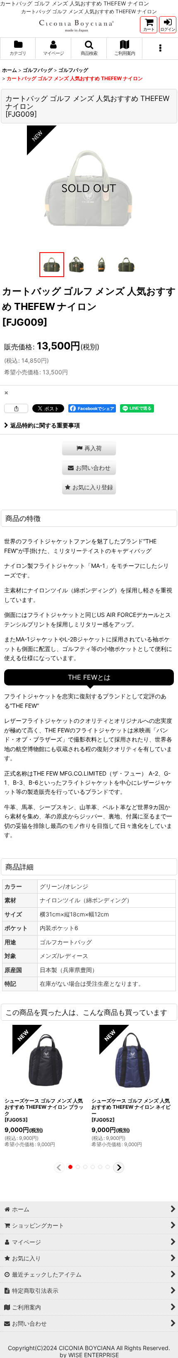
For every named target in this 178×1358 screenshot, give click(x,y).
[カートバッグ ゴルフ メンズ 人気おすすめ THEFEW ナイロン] (89, 187)
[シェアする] (16, 408)
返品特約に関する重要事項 (45, 425)
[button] (89, 48)
